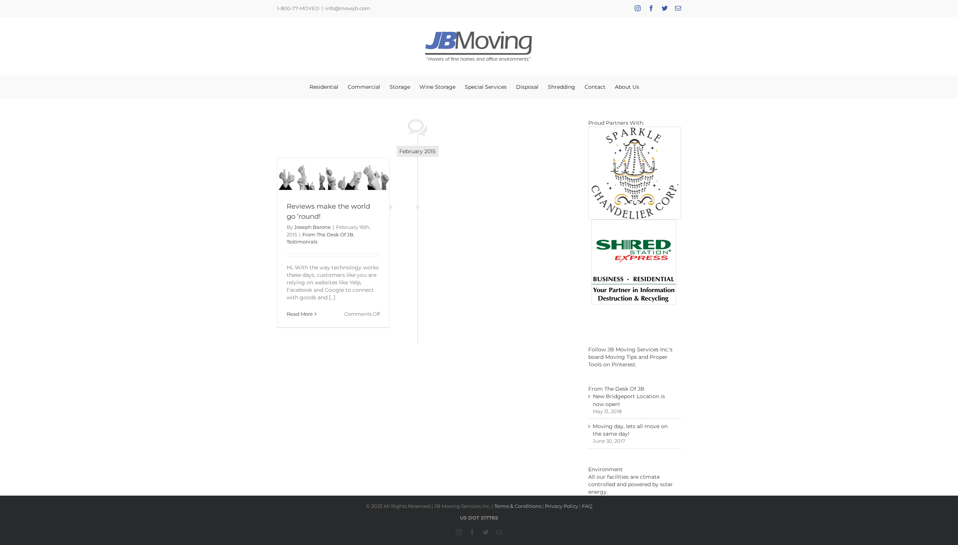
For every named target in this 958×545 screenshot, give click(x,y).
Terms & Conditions (517, 506)
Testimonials (302, 242)
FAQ (587, 506)
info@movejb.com (347, 8)
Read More (300, 314)
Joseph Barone (312, 227)
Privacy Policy (561, 506)
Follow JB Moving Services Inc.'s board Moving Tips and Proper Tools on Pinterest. (630, 357)
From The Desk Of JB (327, 234)
